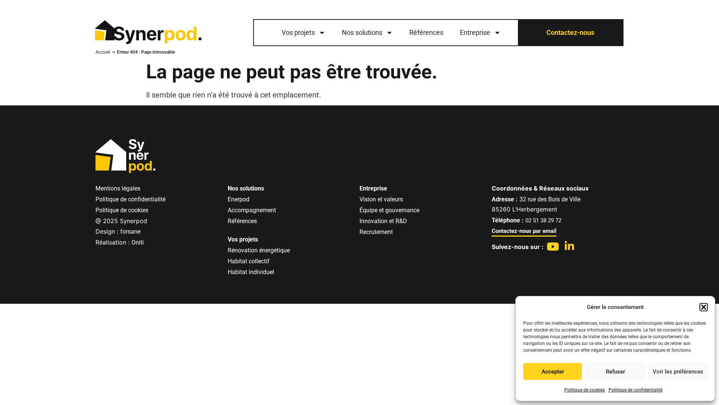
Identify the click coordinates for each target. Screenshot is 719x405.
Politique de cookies (584, 390)
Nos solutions (362, 32)
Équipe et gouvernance (389, 210)
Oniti (137, 242)
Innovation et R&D (383, 221)
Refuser (615, 371)
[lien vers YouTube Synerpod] (553, 246)
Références (426, 32)
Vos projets (298, 32)
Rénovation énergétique (259, 250)
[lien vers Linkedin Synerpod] (569, 245)
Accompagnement (252, 210)
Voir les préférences (678, 371)
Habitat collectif (249, 261)
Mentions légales (117, 188)
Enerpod (238, 199)
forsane (130, 231)
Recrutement (376, 232)
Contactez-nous (570, 32)
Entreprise (475, 32)
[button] (703, 307)
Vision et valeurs (381, 199)
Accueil (102, 52)
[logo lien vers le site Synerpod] (148, 33)
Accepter (552, 371)
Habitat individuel (251, 272)
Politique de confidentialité (635, 390)
